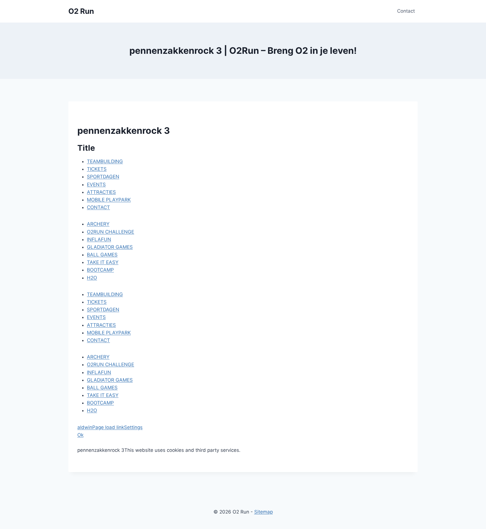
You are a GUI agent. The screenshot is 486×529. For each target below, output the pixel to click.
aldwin (84, 427)
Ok (80, 435)
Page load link (108, 427)
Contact (406, 11)
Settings (133, 427)
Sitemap (263, 512)
